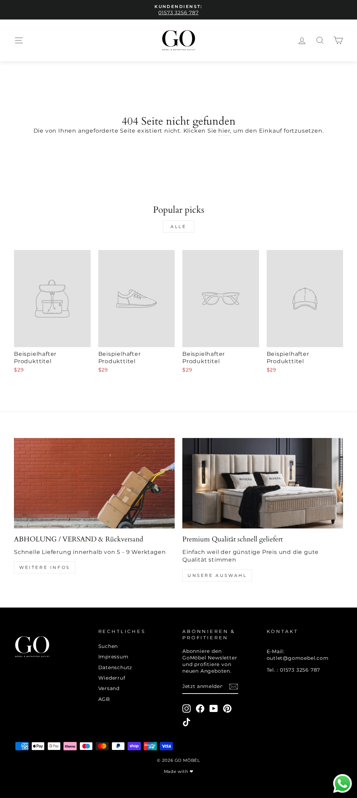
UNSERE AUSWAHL (217, 575)
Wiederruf (112, 678)
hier (224, 130)
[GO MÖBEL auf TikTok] (186, 722)
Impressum (113, 656)
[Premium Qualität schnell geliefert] (262, 483)
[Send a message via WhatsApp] (343, 784)
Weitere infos (44, 567)
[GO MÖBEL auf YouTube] (214, 708)
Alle (178, 226)
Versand (109, 688)
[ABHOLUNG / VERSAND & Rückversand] (94, 483)
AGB (104, 699)
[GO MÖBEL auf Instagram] (186, 708)
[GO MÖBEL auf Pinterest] (227, 708)
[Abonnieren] (233, 686)
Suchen (108, 646)
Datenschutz (115, 667)
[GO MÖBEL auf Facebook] (200, 708)
